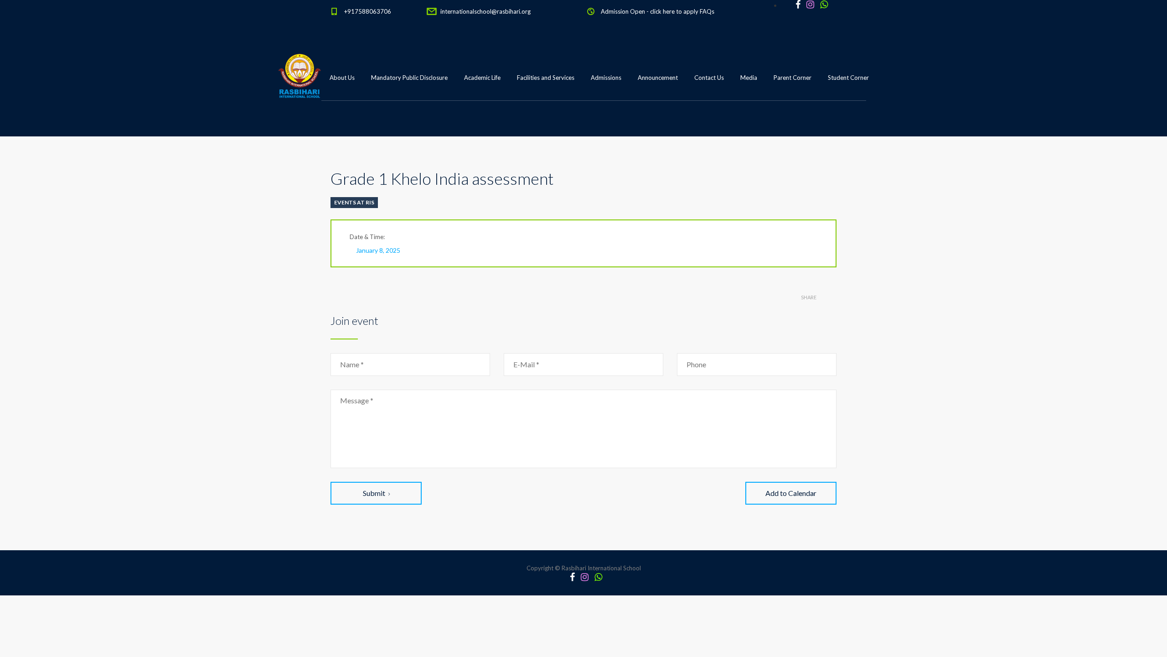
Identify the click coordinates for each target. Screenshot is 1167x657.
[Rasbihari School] (341, 123)
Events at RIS (354, 202)
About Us (342, 77)
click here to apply (674, 11)
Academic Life (482, 77)
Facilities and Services (545, 77)
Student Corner (848, 77)
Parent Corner (792, 77)
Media (748, 77)
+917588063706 (367, 11)
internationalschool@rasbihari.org (485, 11)
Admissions (606, 77)
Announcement (658, 77)
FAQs (707, 11)
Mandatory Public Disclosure (409, 77)
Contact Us (709, 77)
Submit (374, 493)
